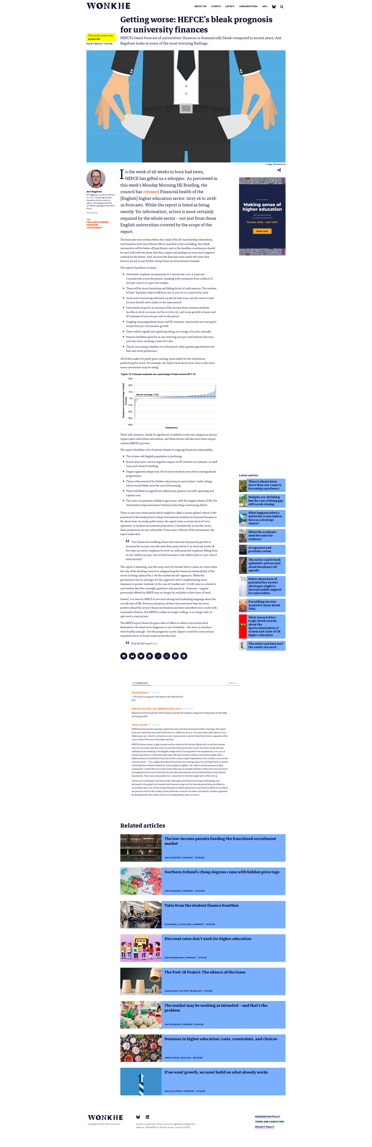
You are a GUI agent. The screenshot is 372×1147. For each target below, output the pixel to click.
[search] (281, 6)
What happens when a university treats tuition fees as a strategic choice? (265, 518)
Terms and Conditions (269, 1121)
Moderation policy (267, 1116)
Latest (229, 6)
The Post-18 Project (190, 991)
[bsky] (274, 6)
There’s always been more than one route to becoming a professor (265, 485)
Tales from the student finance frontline (201, 905)
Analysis (185, 1058)
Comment (187, 858)
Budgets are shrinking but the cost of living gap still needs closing (265, 501)
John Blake (171, 991)
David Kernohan (173, 958)
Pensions (92, 225)
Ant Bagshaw (94, 191)
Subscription (248, 6)
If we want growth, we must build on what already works (216, 1072)
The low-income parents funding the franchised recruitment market (220, 841)
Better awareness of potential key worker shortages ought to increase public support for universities (264, 586)
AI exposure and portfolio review (259, 549)
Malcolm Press (173, 1091)
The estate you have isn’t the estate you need (265, 645)
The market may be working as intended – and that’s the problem (216, 1007)
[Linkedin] (146, 1117)
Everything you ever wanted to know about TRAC (264, 605)
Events (216, 6)
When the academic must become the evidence (262, 536)
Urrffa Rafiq (171, 1058)
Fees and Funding (97, 222)
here (155, 643)
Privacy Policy (264, 1127)
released (151, 191)
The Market (94, 227)
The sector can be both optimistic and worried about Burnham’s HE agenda (264, 565)
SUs (264, 6)
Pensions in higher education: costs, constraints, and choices (220, 1039)
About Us (200, 6)
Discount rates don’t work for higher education (207, 939)
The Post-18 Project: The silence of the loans (205, 972)
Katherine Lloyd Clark (177, 924)
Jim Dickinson (172, 858)
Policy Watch (94, 44)
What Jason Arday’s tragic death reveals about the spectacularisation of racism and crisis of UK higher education (264, 626)
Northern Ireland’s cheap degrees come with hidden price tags (221, 872)
